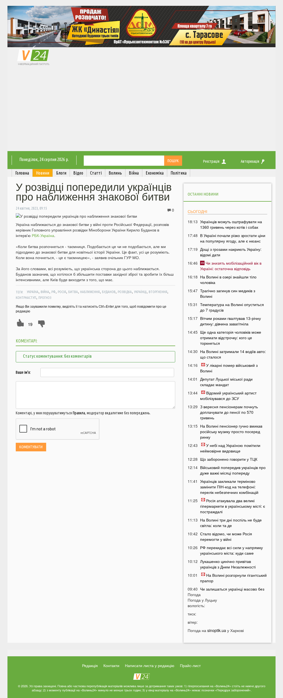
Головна (22, 172)
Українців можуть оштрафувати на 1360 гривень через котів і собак (231, 224)
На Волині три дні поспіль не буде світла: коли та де (231, 522)
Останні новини (203, 194)
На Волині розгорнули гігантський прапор (233, 577)
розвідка (125, 292)
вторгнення (158, 292)
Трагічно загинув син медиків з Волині (227, 293)
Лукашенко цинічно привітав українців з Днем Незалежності (228, 564)
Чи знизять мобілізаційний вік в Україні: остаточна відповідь (230, 265)
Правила (79, 413)
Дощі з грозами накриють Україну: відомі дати (230, 251)
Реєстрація (211, 161)
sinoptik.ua (216, 630)
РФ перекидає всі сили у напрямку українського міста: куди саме (231, 550)
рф (53, 292)
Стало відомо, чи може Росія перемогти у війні (226, 536)
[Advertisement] (141, 109)
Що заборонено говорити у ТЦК (228, 459)
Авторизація (250, 161)
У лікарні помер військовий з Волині (229, 367)
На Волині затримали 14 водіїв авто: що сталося (233, 354)
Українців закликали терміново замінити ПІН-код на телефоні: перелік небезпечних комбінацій (229, 486)
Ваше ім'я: (23, 372)
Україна (32, 292)
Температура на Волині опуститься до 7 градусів (232, 307)
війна (45, 292)
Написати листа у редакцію (149, 665)
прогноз (44, 297)
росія (62, 292)
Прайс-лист (190, 665)
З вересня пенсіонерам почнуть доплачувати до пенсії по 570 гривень (229, 412)
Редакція (90, 665)
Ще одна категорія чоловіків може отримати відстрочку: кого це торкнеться (230, 337)
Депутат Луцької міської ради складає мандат (226, 381)
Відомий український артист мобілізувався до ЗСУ (228, 395)
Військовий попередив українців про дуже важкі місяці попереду (233, 470)
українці (140, 292)
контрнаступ (26, 297)
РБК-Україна (43, 235)
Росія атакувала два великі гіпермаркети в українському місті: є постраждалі (232, 506)
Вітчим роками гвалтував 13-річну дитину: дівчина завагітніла (230, 320)
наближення (90, 292)
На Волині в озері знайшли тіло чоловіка (228, 279)
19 (30, 324)
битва (73, 292)
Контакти (111, 665)
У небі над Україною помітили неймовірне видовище (230, 448)
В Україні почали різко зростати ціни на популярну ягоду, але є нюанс (232, 238)
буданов (109, 292)
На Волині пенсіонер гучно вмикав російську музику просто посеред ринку (231, 431)
